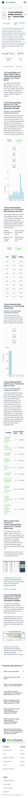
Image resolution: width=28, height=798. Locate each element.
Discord (22, 761)
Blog (21, 750)
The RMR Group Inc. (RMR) (8, 474)
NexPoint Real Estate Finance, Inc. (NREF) (8, 480)
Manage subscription (8, 769)
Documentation (7, 750)
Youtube (22, 754)
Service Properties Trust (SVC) (8, 467)
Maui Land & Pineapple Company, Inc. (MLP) (7, 440)
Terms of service (7, 788)
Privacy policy (7, 784)
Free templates (7, 761)
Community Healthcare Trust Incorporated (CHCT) (7, 489)
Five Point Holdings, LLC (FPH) (7, 460)
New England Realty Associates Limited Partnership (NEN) (7, 509)
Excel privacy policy (8, 780)
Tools (4, 765)
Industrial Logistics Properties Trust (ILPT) (8, 499)
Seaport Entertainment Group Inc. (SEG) (8, 448)
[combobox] (14, 8)
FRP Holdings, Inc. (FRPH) (7, 454)
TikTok (22, 757)
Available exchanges (8, 757)
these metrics (14, 578)
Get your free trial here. (10, 589)
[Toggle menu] (25, 2)
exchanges (7, 585)
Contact (22, 765)
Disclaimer (6, 791)
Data (4, 754)
